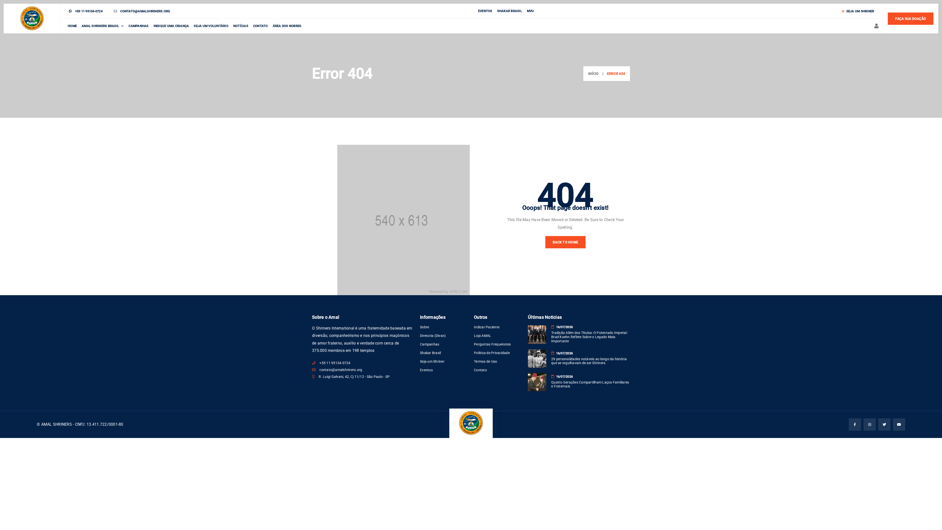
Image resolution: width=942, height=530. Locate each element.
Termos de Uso (485, 361)
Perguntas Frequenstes (492, 344)
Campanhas (138, 26)
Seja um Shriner (859, 11)
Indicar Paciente (486, 327)
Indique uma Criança (171, 26)
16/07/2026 (564, 327)
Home (72, 26)
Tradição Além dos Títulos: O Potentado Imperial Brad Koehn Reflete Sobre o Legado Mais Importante (589, 337)
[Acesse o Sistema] (875, 26)
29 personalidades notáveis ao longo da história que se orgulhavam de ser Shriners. (589, 361)
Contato (260, 26)
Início (593, 74)
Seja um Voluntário (211, 26)
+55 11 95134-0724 (88, 11)
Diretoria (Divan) (433, 336)
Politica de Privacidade (492, 353)
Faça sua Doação (910, 19)
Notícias (240, 26)
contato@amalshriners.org (144, 11)
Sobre (424, 327)
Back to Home (565, 242)
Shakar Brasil (509, 11)
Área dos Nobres (287, 26)
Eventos (485, 11)
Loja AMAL (482, 336)
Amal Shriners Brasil (100, 26)
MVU (530, 11)
